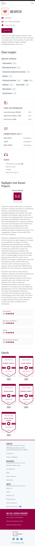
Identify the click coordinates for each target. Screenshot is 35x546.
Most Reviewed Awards (13, 525)
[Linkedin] (13, 539)
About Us (9, 488)
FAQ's (8, 492)
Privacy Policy (10, 499)
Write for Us (10, 495)
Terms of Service (11, 503)
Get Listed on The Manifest (14, 517)
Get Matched (10, 469)
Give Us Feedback (12, 457)
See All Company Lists (13, 465)
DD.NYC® (16, 11)
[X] (21, 539)
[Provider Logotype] (5, 11)
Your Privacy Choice (12, 506)
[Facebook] (17, 539)
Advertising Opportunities (14, 521)
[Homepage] (4, 3)
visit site (6, 30)
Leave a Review (11, 476)
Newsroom (9, 480)
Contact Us (9, 453)
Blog (7, 472)
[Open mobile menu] (32, 3)
